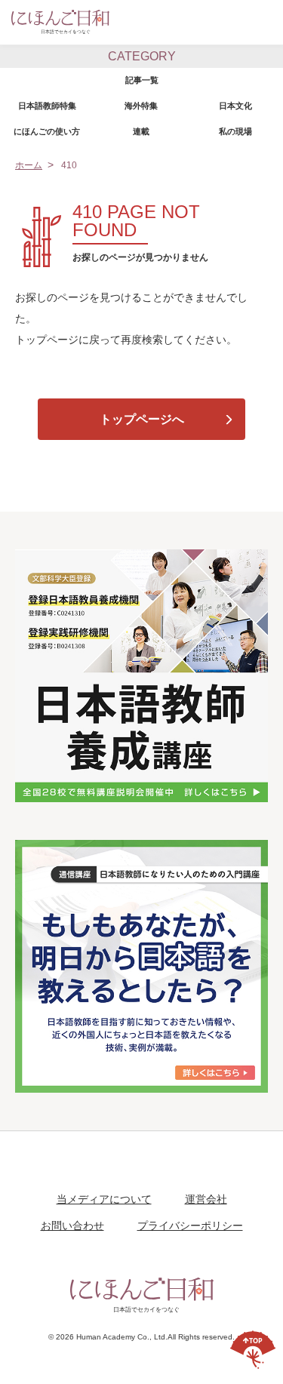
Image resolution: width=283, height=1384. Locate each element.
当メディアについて (104, 1200)
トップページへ (142, 419)
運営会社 (206, 1200)
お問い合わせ (72, 1226)
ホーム (28, 165)
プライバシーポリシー (190, 1226)
